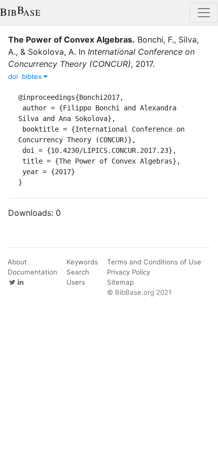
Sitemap (120, 282)
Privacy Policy (128, 272)
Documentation (32, 272)
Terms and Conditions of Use (154, 262)
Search (77, 272)
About (17, 262)
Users (75, 282)
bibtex (33, 76)
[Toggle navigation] (204, 13)
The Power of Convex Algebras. (71, 39)
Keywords (82, 262)
